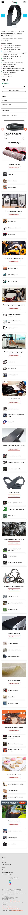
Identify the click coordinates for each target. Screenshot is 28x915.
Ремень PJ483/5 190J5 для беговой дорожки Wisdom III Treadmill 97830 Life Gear (13, 134)
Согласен (22, 802)
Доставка (4, 867)
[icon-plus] (24, 86)
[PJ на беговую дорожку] (14, 15)
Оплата (3, 869)
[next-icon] (25, 15)
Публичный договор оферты (9, 906)
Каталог (4, 857)
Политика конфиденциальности (10, 908)
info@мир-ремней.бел (7, 874)
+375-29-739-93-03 (6, 864)
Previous (2, 129)
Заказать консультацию (7, 872)
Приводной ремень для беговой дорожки (12, 38)
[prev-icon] (3, 15)
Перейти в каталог (14, 167)
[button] (14, 96)
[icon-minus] (3, 86)
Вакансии (4, 862)
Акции (3, 859)
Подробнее (13, 803)
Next (25, 129)
